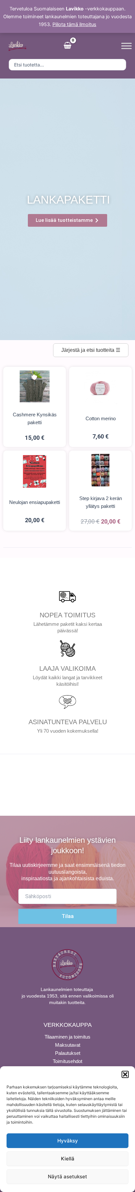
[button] (125, 1074)
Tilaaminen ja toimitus (67, 1037)
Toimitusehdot (67, 1061)
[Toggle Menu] (126, 46)
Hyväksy (67, 1141)
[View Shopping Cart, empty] (67, 45)
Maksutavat (67, 1045)
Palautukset (67, 1053)
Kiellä (67, 1159)
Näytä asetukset (67, 1176)
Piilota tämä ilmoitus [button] (74, 24)
